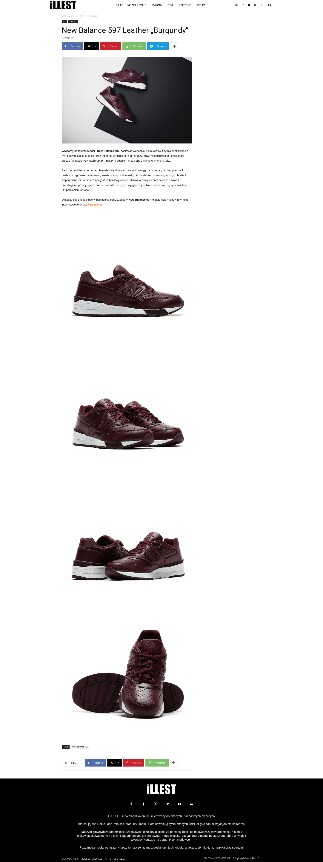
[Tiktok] (242, 5)
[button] (269, 5)
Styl (82, 15)
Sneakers (73, 21)
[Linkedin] (191, 804)
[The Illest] (63, 5)
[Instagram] (236, 5)
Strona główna (69, 15)
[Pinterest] (167, 804)
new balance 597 (80, 746)
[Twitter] (255, 5)
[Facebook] (261, 5)
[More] (174, 46)
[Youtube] (249, 5)
